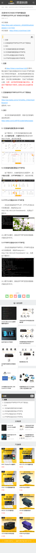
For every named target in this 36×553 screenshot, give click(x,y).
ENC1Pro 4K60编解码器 (26, 464)
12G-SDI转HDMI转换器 (8, 533)
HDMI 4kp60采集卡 (25, 533)
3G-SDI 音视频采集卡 (25, 510)
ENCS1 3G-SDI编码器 (8, 510)
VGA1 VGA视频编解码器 (8, 487)
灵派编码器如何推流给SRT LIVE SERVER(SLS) (29, 436)
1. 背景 (6, 40)
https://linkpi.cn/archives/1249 (20, 30)
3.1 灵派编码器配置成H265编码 (14, 49)
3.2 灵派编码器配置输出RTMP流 (14, 52)
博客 (6, 7)
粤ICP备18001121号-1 (26, 541)
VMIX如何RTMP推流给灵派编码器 (29, 427)
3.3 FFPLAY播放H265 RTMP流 (14, 55)
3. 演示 (6, 46)
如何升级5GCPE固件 (11, 435)
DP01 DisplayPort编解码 (8, 464)
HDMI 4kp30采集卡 (25, 487)
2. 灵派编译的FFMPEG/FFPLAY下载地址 (17, 43)
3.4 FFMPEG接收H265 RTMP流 (14, 58)
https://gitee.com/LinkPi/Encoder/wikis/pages (17, 120)
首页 (3, 7)
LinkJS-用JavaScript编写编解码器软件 (11, 427)
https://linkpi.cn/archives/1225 (16, 68)
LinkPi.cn (10, 541)
